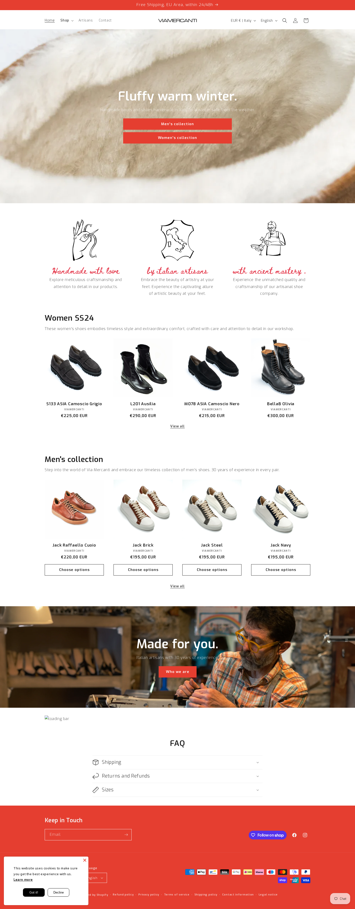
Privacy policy (148, 894)
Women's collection (177, 138)
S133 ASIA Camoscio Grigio (74, 404)
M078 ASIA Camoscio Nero (212, 404)
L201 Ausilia (143, 404)
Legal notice (268, 894)
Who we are (177, 671)
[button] (66, 20)
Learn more (23, 880)
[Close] (84, 860)
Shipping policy (206, 894)
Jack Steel (212, 545)
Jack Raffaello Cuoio (74, 545)
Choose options (74, 569)
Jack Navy (280, 545)
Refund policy (123, 894)
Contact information (238, 894)
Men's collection (177, 124)
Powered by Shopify (93, 895)
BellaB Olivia (280, 404)
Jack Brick (143, 545)
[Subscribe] (126, 834)
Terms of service (177, 894)
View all (177, 426)
